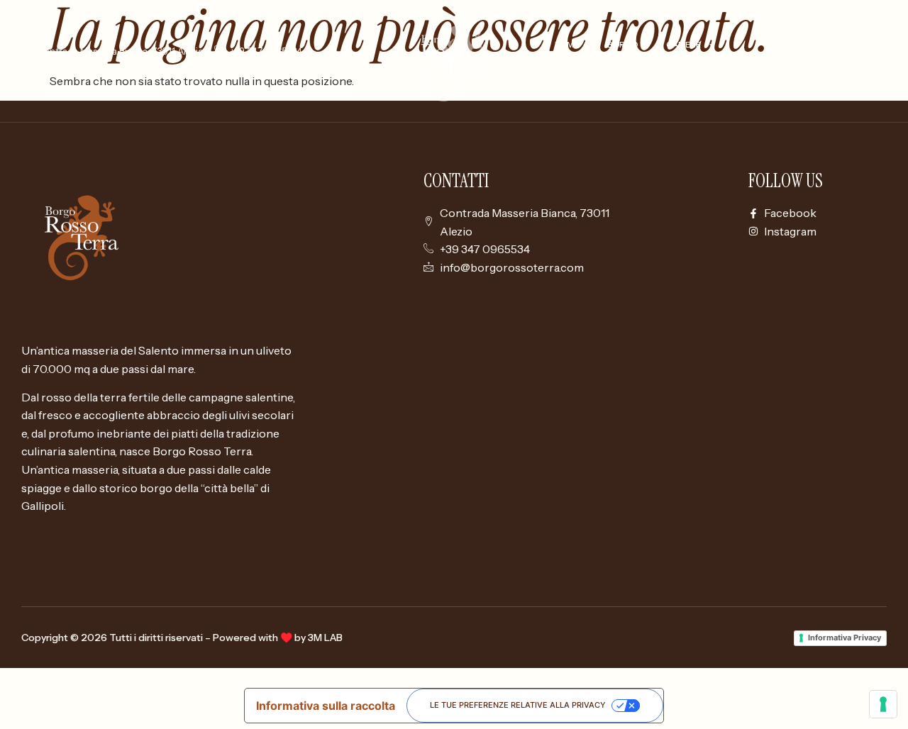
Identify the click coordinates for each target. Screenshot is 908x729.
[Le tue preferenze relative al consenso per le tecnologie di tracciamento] (883, 704)
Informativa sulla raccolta (325, 706)
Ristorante (581, 77)
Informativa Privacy (844, 637)
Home (567, 45)
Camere (683, 45)
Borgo (622, 45)
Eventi (651, 77)
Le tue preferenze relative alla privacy (518, 705)
